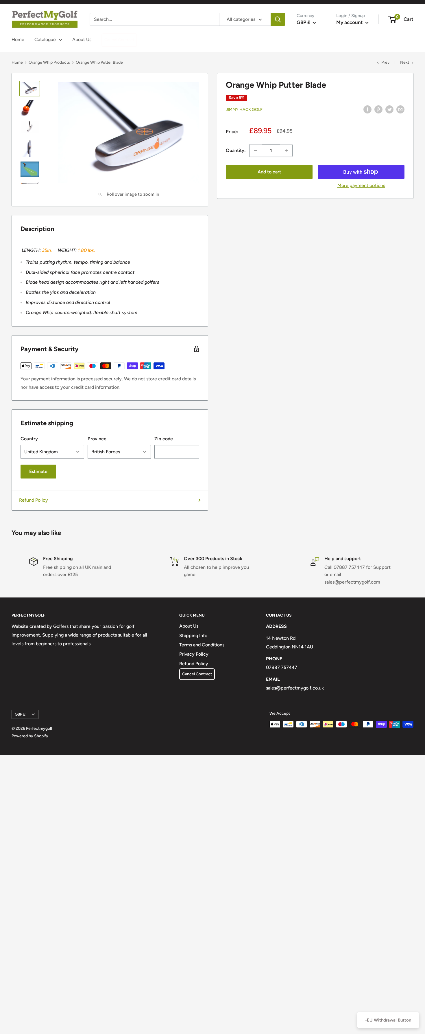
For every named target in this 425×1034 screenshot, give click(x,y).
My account (350, 22)
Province (97, 438)
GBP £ (20, 714)
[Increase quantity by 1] (286, 150)
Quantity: (236, 150)
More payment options (361, 185)
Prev (385, 62)
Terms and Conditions (201, 645)
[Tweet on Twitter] (389, 109)
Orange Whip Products (49, 62)
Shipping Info (193, 635)
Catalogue (45, 39)
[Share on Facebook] (367, 109)
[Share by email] (400, 109)
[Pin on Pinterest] (378, 109)
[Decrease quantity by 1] (256, 150)
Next (404, 62)
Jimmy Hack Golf (244, 109)
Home (18, 39)
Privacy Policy (193, 654)
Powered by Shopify (30, 736)
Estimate (38, 471)
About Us (81, 39)
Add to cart (269, 172)
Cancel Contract (119, 39)
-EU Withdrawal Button (388, 1020)
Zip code (163, 438)
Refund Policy (33, 500)
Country (29, 438)
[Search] (278, 19)
